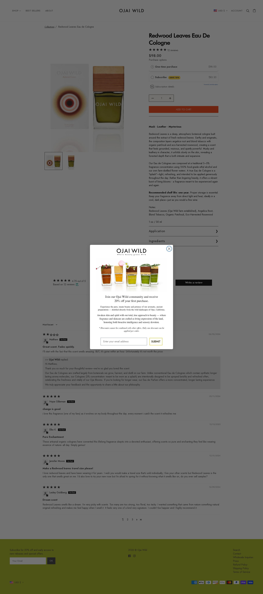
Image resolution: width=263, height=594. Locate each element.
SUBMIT (156, 342)
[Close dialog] (169, 248)
